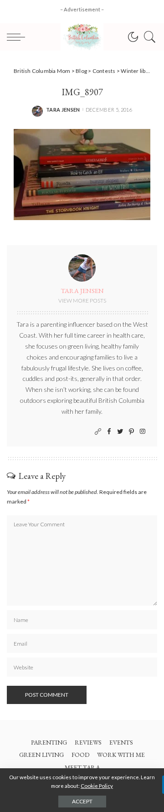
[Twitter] (120, 431)
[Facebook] (109, 431)
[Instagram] (142, 431)
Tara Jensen (63, 109)
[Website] (97, 431)
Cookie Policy (97, 786)
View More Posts (82, 300)
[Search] (147, 37)
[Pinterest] (131, 431)
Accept (82, 801)
